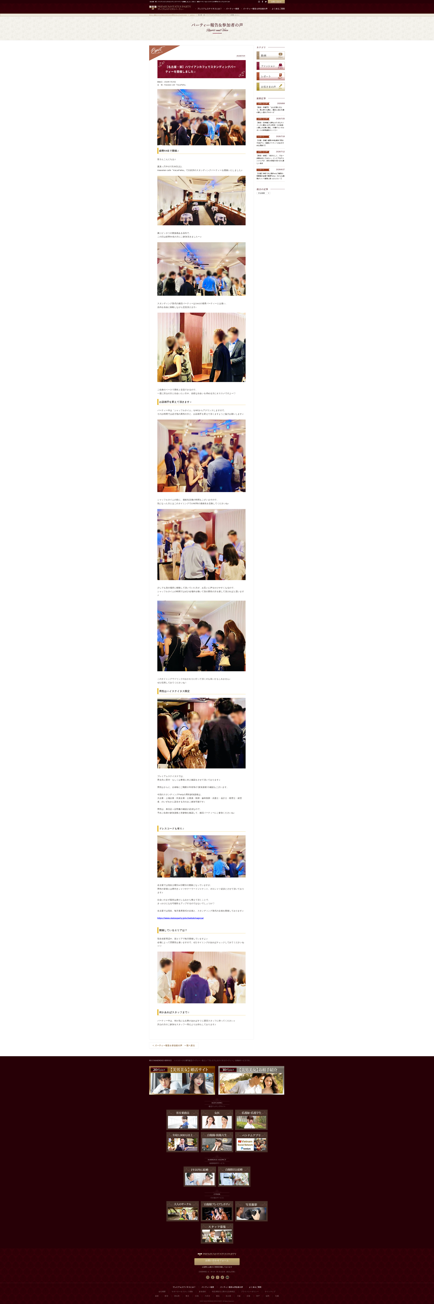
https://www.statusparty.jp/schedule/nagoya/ (180, 918)
